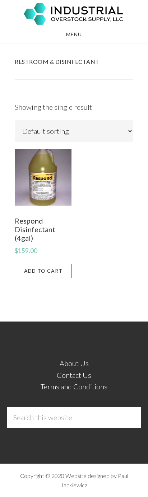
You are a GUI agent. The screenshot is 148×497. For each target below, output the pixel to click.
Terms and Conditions (74, 386)
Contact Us (74, 375)
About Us (74, 363)
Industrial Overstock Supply (74, 13)
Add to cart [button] (43, 271)
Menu (74, 34)
